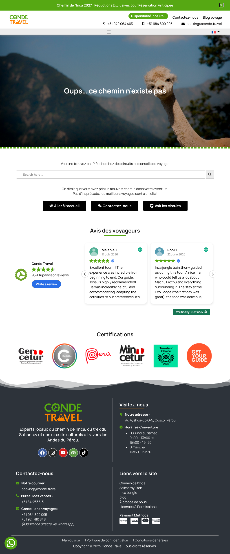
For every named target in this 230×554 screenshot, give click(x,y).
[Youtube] (63, 452)
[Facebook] (42, 452)
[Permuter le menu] (108, 32)
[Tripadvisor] (73, 452)
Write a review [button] (46, 284)
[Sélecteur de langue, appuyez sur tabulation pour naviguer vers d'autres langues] (215, 32)
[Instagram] (52, 452)
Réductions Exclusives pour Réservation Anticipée (115, 5)
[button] (212, 274)
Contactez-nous (185, 17)
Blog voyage (212, 17)
